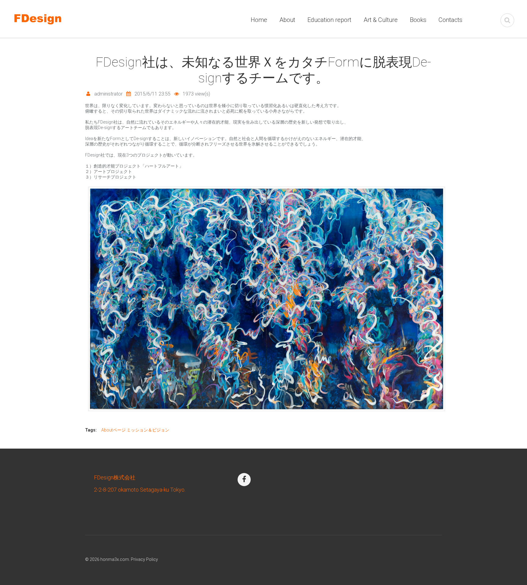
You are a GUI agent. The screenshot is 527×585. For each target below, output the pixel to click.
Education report (329, 19)
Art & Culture (381, 19)
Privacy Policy (144, 559)
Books (418, 19)
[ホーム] (47, 16)
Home (259, 19)
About (287, 19)
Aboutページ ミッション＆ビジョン (135, 430)
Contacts (450, 19)
